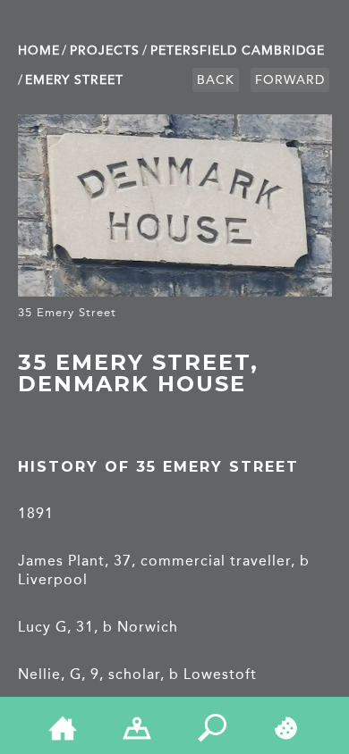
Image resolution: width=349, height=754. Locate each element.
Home (39, 50)
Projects (105, 50)
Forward (290, 80)
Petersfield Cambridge (237, 50)
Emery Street (74, 80)
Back (215, 80)
